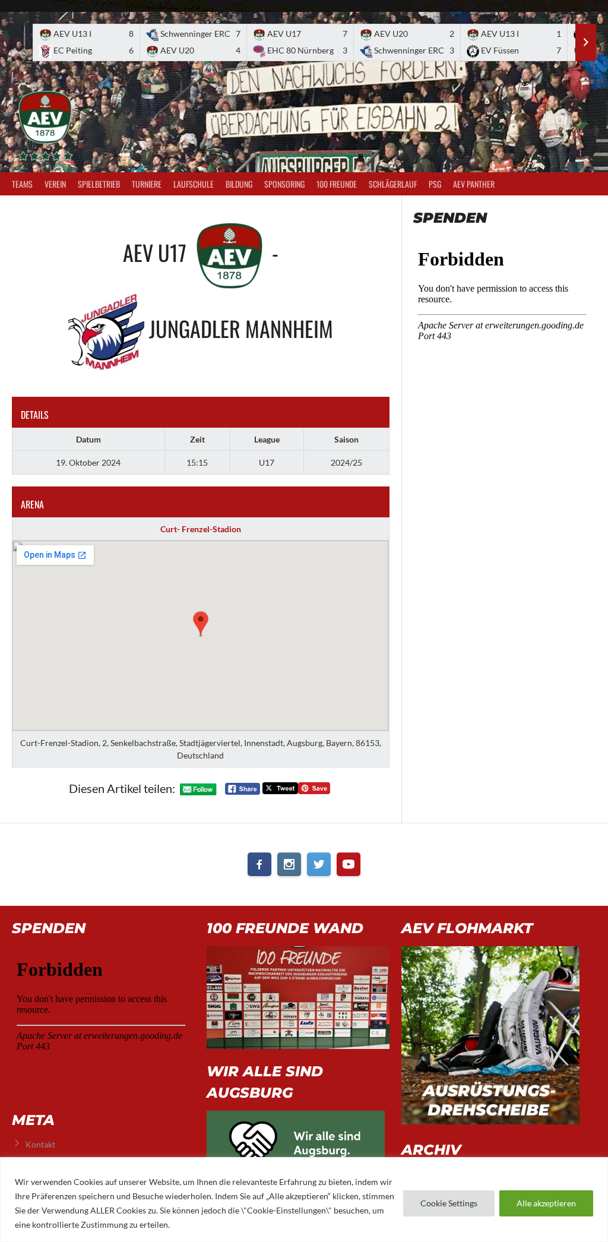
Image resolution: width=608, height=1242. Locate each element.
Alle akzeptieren (546, 1203)
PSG (435, 184)
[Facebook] (259, 864)
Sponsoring (284, 184)
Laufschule (193, 184)
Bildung (239, 184)
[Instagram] (289, 864)
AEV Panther (474, 184)
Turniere (147, 184)
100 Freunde (336, 184)
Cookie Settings (448, 1203)
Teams (22, 184)
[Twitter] (319, 864)
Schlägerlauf (393, 184)
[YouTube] (348, 864)
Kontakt (40, 1144)
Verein (55, 184)
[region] (304, 1199)
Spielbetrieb (99, 184)
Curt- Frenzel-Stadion (200, 529)
